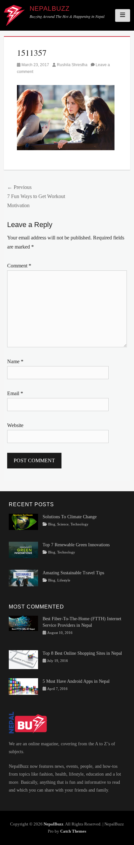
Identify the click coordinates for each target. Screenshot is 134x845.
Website (15, 425)
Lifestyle (63, 580)
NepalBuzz (50, 8)
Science (63, 524)
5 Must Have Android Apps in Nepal (76, 681)
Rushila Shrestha (72, 65)
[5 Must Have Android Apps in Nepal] (23, 686)
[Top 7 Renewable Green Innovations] (23, 549)
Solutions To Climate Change (70, 516)
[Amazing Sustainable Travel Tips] (23, 577)
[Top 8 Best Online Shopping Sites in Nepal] (23, 659)
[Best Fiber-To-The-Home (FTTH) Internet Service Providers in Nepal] (23, 623)
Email (15, 393)
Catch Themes (73, 831)
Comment (19, 265)
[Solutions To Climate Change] (23, 521)
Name (15, 361)
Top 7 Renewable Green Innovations (76, 544)
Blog (51, 524)
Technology (79, 524)
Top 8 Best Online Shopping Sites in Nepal (82, 653)
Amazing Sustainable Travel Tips (73, 572)
